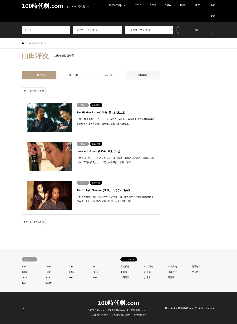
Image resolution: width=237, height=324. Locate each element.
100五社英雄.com (117, 310)
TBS (95, 277)
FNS (47, 277)
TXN (24, 282)
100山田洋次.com (99, 314)
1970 (197, 5)
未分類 (48, 282)
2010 (138, 5)
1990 (168, 5)
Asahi (24, 277)
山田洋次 (196, 266)
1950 (212, 16)
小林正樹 (148, 266)
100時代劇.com (117, 5)
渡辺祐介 (196, 272)
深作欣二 (172, 272)
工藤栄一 (124, 272)
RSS (23, 308)
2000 (153, 5)
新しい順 (73, 75)
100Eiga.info (140, 314)
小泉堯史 (172, 266)
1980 (183, 5)
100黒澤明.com (137, 310)
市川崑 (147, 272)
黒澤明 (171, 277)
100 (24, 266)
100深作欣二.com (121, 314)
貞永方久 (148, 277)
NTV (71, 277)
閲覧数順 (143, 75)
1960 (212, 5)
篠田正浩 (124, 277)
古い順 (108, 75)
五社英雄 (124, 266)
